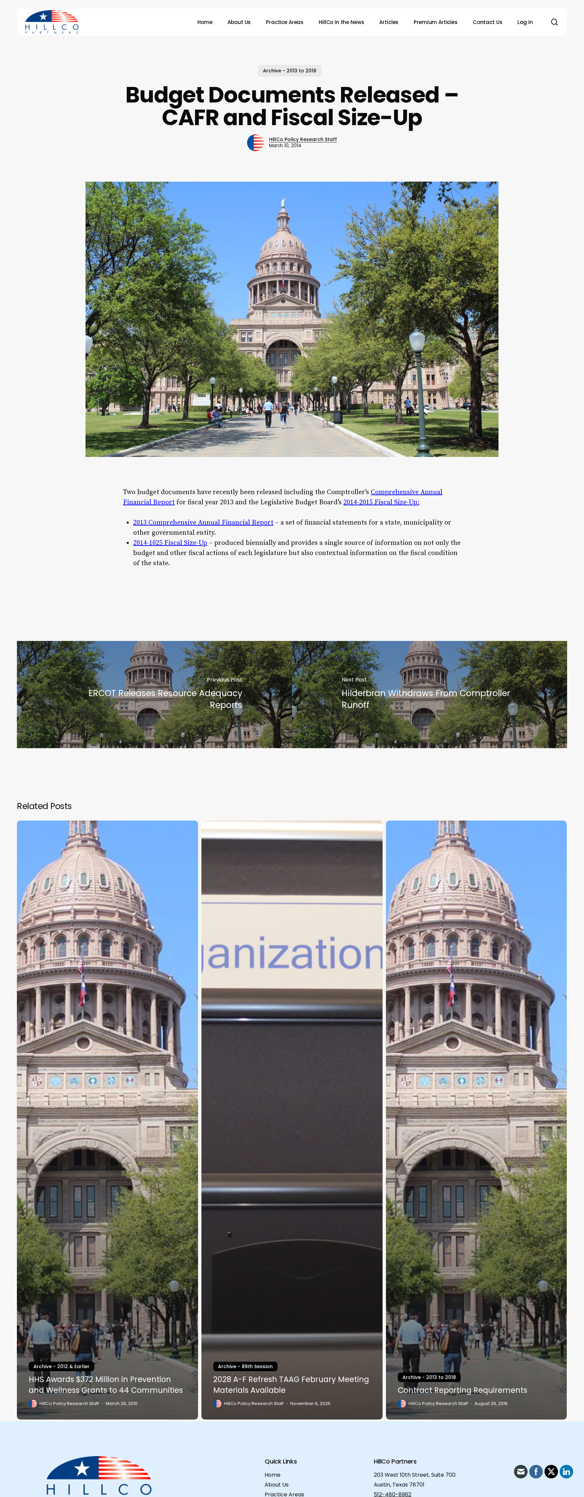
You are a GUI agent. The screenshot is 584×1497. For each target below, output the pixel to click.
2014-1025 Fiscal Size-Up (170, 543)
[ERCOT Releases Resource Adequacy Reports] (154, 694)
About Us (277, 1485)
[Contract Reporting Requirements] (476, 1120)
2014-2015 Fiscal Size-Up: (381, 502)
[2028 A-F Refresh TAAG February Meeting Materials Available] (292, 1120)
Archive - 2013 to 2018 (289, 70)
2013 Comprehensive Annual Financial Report (203, 523)
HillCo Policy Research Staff (303, 139)
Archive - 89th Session (245, 1366)
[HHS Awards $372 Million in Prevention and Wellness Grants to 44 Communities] (107, 1120)
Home (273, 1475)
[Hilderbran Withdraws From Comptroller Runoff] (429, 694)
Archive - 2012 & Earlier (61, 1366)
